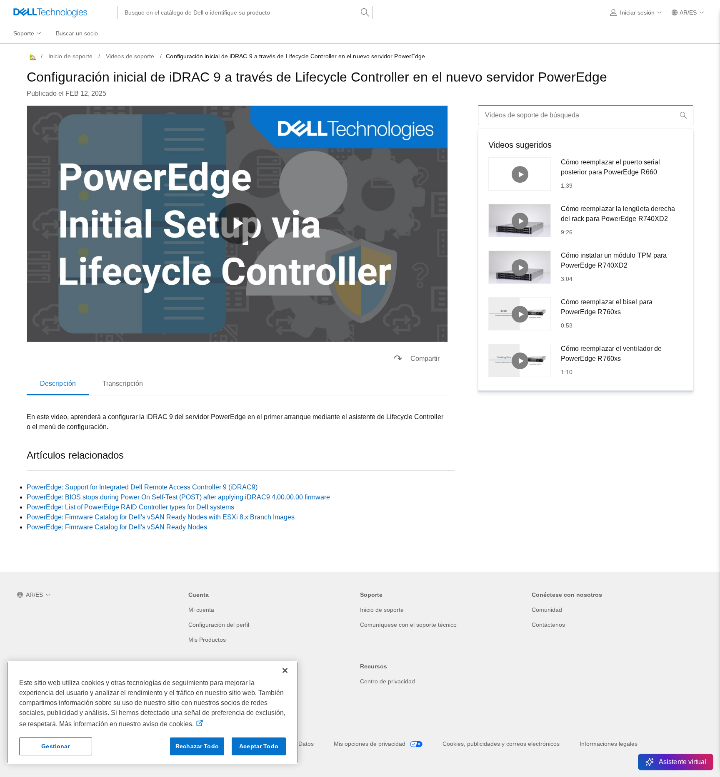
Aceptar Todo (258, 746)
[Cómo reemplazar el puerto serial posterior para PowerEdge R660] (519, 174)
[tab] (58, 383)
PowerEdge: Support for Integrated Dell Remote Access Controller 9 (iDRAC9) (142, 487)
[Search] (683, 115)
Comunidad (547, 609)
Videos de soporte (130, 56)
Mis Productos (207, 639)
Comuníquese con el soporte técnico (408, 624)
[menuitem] (28, 33)
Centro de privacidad (387, 681)
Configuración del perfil (218, 624)
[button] (637, 12)
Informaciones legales (609, 743)
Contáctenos (548, 624)
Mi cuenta (201, 609)
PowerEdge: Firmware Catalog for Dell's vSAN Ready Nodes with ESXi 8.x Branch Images (161, 517)
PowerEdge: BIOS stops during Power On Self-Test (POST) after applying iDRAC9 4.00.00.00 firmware (178, 497)
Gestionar (55, 746)
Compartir (425, 358)
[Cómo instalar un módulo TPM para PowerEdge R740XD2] (519, 267)
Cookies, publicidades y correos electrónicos (501, 743)
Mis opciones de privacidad (370, 743)
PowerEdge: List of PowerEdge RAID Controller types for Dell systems (130, 507)
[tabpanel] (237, 422)
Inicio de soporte (70, 56)
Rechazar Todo (197, 746)
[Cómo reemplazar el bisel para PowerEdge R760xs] (519, 313)
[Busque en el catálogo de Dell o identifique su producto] (365, 12)
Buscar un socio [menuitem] (77, 33)
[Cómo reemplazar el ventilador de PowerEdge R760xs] (519, 360)
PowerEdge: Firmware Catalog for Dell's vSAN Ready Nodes (117, 527)
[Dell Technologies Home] (50, 12)
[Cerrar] (285, 670)
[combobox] (245, 12)
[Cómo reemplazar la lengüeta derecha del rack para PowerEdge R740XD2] (519, 220)
